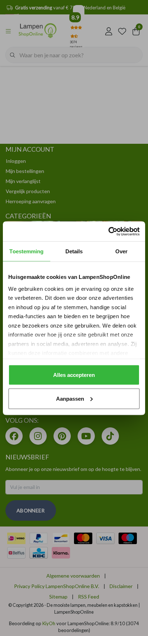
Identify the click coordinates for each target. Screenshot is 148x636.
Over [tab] (121, 251)
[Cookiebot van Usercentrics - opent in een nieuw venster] (108, 231)
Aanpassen (70, 398)
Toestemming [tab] (26, 251)
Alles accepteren (74, 375)
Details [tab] (74, 251)
